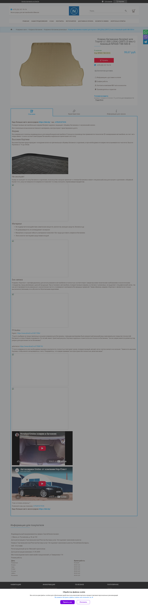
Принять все (67, 602)
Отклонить (83, 602)
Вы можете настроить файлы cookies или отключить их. (73, 597)
